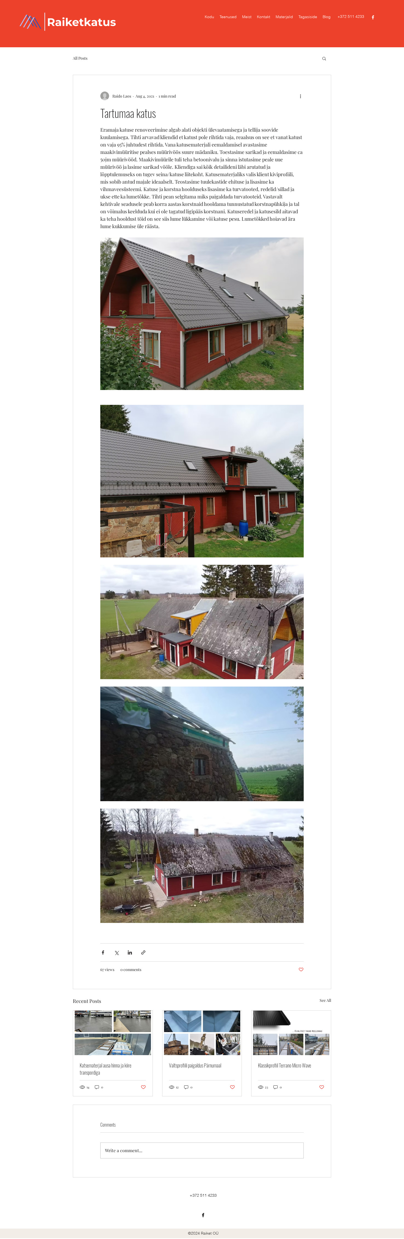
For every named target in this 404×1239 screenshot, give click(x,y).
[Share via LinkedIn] (129, 952)
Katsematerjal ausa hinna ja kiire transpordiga (105, 1069)
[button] (324, 58)
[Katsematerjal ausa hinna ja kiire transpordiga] (113, 1033)
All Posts (80, 58)
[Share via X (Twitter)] (116, 952)
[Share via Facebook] (103, 952)
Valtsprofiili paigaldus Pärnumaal (195, 1065)
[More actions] (300, 96)
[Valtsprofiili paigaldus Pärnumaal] (202, 1033)
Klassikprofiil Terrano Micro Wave (284, 1065)
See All (325, 1000)
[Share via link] (143, 952)
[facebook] (373, 17)
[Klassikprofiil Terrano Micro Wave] (291, 1033)
